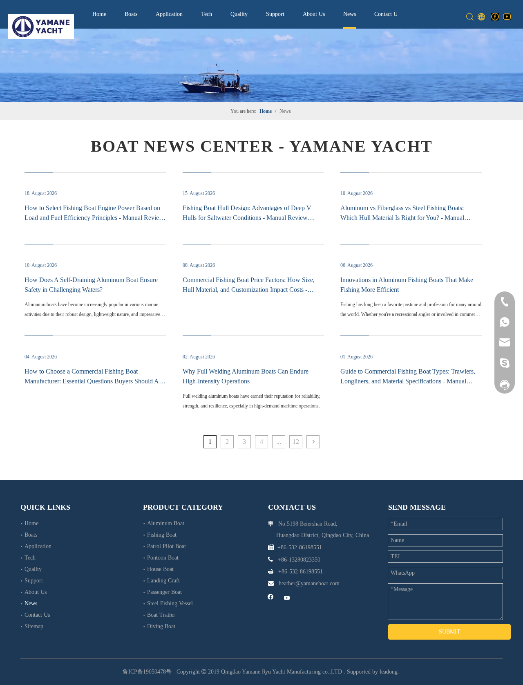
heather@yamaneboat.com (309, 583)
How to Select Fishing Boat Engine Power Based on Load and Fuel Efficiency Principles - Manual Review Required (94, 217)
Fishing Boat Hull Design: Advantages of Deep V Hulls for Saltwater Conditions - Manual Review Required (247, 217)
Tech (206, 14)
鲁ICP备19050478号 (147, 672)
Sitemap (34, 626)
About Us (314, 14)
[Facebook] (495, 16)
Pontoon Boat (163, 558)
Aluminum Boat (165, 523)
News (349, 14)
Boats (131, 14)
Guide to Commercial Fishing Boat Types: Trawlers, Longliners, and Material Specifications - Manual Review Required (407, 381)
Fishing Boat (162, 535)
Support (275, 14)
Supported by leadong (372, 672)
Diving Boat (161, 626)
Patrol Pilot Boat (166, 546)
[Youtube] (506, 16)
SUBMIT (449, 632)
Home (99, 14)
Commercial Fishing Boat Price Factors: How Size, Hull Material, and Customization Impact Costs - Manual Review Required (249, 289)
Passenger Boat (164, 592)
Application (169, 14)
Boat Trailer (161, 615)
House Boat (160, 569)
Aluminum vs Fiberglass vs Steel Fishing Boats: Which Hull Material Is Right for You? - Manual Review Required (402, 217)
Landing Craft (163, 581)
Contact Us (387, 14)
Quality (239, 14)
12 (296, 441)
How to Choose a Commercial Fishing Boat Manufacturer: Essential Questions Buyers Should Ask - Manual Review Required (95, 381)
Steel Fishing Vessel (170, 603)
